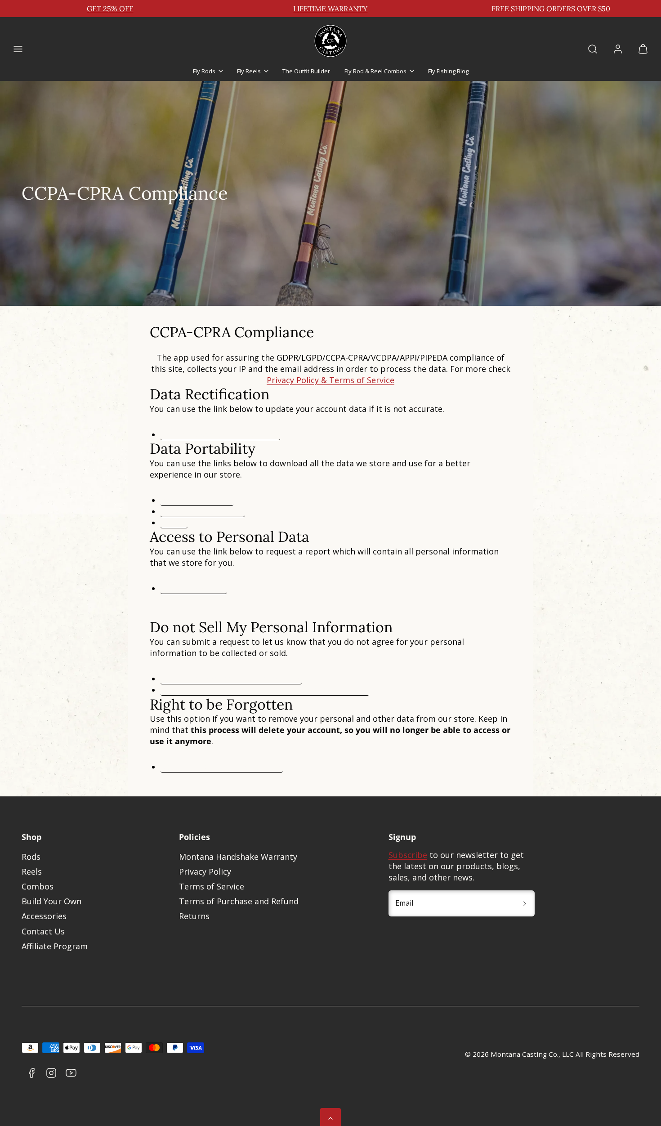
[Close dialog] (420, 472)
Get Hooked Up (364, 590)
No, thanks (364, 644)
